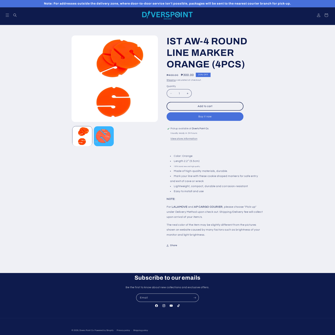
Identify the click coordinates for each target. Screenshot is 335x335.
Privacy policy (123, 330)
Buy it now (205, 116)
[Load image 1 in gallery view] (82, 136)
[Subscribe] (195, 297)
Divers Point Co (86, 330)
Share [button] (173, 245)
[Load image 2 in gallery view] (104, 136)
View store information (183, 138)
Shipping (171, 80)
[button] (7, 15)
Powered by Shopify (104, 330)
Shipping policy (140, 330)
